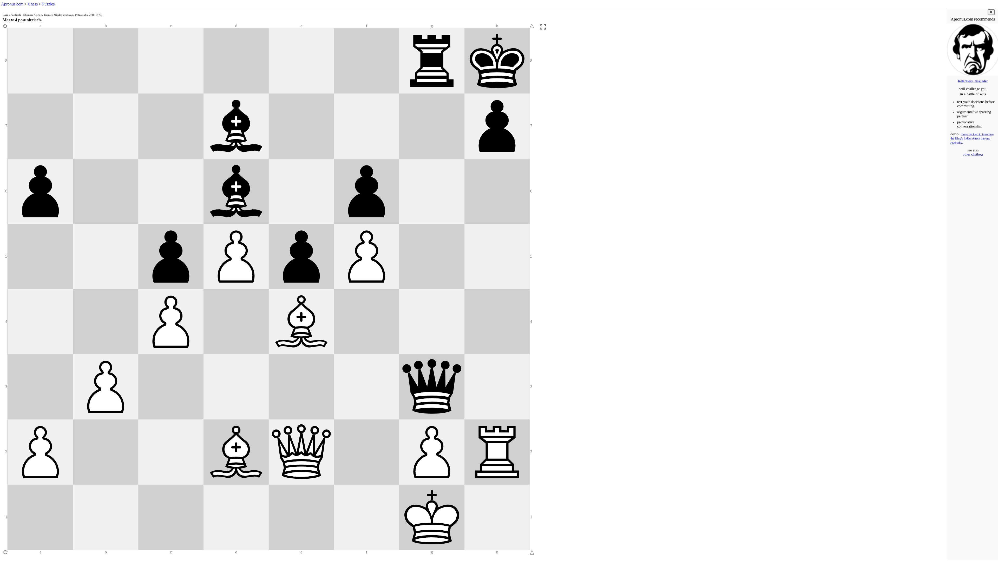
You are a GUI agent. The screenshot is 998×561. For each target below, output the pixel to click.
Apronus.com (12, 4)
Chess (33, 4)
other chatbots (973, 154)
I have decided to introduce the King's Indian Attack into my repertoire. (972, 138)
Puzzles (48, 4)
